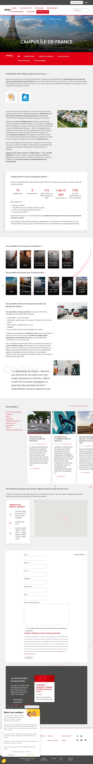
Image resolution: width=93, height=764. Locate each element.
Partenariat (10, 425)
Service (8, 427)
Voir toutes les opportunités (18, 701)
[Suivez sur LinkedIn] (85, 740)
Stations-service (17, 11)
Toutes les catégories (14, 412)
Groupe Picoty (11, 423)
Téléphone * (27, 578)
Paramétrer (11, 755)
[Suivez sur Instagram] (77, 740)
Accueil (14, 8)
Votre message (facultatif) (31, 602)
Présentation (29, 56)
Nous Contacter (24, 60)
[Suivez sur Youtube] (81, 740)
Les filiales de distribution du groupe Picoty (35, 19)
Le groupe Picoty (26, 8)
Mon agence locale (76, 2)
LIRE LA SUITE (35, 468)
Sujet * (26, 594)
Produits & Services (46, 56)
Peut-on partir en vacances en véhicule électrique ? (37, 439)
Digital (8, 416)
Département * (28, 586)
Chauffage (9, 418)
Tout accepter (30, 755)
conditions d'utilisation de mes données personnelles (42, 633)
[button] (4, 761)
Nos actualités (63, 56)
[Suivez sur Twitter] (81, 736)
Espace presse (66, 736)
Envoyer (29, 658)
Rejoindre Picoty (53, 740)
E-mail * (26, 570)
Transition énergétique (14, 429)
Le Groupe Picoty (16, 19)
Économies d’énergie (13, 421)
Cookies (53, 758)
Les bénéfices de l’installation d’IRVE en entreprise (62, 439)
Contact (86, 2)
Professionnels (52, 8)
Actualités (31, 11)
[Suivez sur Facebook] (77, 736)
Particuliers (39, 8)
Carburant (9, 414)
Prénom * (26, 562)
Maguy (64, 740)
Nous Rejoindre (40, 60)
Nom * (26, 554)
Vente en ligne (43, 12)
